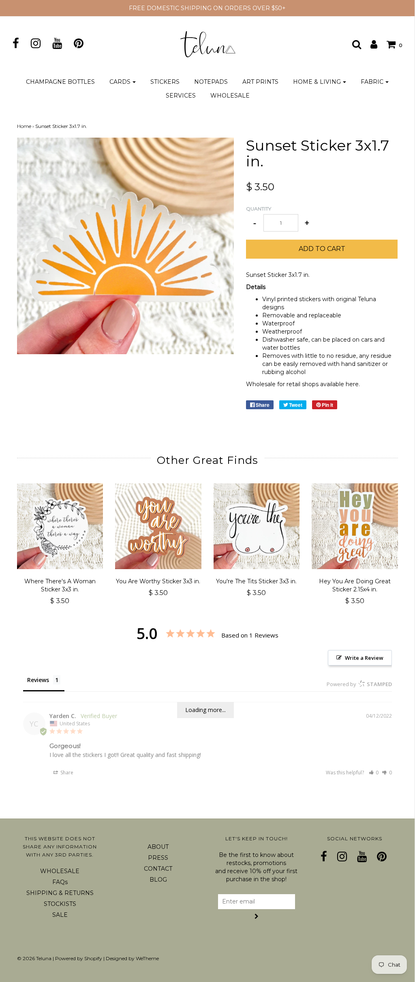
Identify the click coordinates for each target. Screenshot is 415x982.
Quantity (258, 209)
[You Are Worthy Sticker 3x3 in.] (158, 526)
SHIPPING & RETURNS (60, 893)
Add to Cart (322, 249)
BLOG (158, 879)
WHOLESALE (230, 95)
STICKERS (165, 81)
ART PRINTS (260, 81)
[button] (374, 772)
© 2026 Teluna (34, 958)
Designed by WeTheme (132, 958)
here (352, 384)
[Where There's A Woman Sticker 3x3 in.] (60, 526)
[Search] (352, 44)
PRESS (158, 857)
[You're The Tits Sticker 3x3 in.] (257, 526)
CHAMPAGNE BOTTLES (60, 81)
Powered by (359, 684)
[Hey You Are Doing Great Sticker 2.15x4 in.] (355, 526)
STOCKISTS (60, 904)
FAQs (60, 882)
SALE (60, 914)
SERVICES (181, 95)
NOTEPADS (211, 81)
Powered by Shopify (78, 958)
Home (24, 126)
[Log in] (369, 44)
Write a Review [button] (364, 657)
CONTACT (158, 868)
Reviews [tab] (38, 680)
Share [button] (66, 772)
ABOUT (158, 846)
